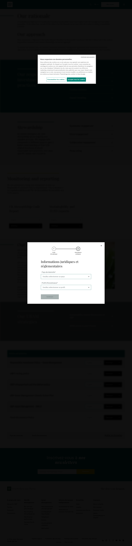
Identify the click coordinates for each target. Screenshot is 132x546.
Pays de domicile (48, 272)
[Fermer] (101, 245)
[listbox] (66, 276)
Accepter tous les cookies (76, 79)
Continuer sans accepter (88, 57)
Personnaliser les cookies (55, 79)
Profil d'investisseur (49, 283)
